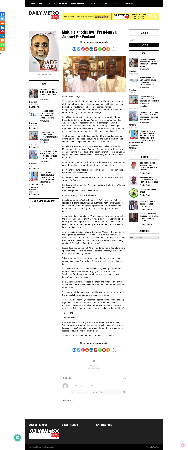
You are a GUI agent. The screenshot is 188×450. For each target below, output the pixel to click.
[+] (102, 392)
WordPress (156, 447)
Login (124, 378)
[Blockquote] (90, 392)
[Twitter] (79, 47)
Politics (51, 3)
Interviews (104, 3)
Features (117, 3)
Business (63, 3)
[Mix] (2, 40)
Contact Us (129, 3)
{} (99, 392)
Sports (91, 3)
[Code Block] (93, 392)
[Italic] (75, 392)
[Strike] (81, 392)
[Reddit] (87, 47)
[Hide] (1, 53)
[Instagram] (83, 47)
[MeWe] (2, 36)
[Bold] (72, 392)
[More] (108, 47)
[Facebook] (74, 47)
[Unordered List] (87, 392)
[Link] (96, 392)
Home (33, 3)
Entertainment (77, 3)
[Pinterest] (95, 47)
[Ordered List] (84, 392)
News (41, 3)
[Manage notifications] (183, 445)
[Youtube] (104, 47)
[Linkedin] (91, 47)
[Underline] (78, 392)
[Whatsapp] (100, 47)
